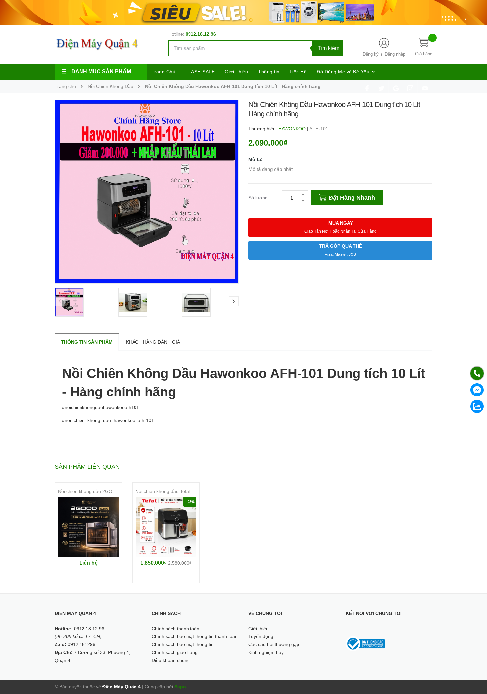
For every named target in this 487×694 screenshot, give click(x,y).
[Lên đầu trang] (473, 659)
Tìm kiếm (328, 48)
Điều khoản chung (171, 660)
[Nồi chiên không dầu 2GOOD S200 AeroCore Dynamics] (88, 527)
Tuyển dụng (260, 636)
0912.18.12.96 (201, 34)
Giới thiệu (258, 628)
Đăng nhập (395, 54)
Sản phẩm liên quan (87, 466)
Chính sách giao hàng (175, 652)
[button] (234, 301)
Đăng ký (371, 54)
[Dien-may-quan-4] (243, 12)
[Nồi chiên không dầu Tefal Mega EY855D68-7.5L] (165, 527)
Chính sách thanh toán (175, 628)
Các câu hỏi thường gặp (273, 644)
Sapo (180, 686)
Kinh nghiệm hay (266, 652)
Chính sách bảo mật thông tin (183, 644)
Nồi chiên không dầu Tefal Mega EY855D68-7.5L (186, 491)
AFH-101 (318, 128)
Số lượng (258, 197)
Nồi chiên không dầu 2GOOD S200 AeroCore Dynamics (116, 491)
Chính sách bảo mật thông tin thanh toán (195, 636)
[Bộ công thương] (365, 643)
